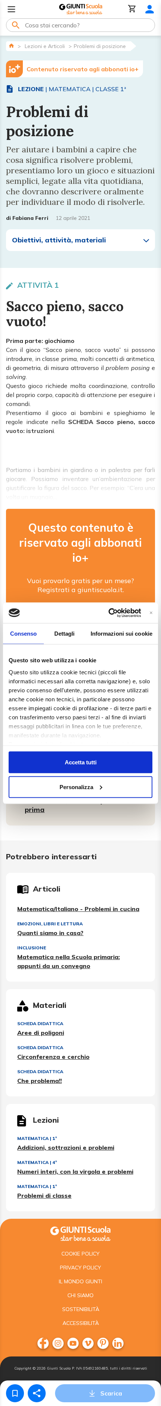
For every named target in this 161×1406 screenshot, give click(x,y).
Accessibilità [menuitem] (81, 1323)
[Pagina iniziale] (11, 46)
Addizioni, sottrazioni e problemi (65, 1147)
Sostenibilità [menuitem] (80, 1309)
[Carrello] (132, 9)
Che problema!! (39, 1080)
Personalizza (76, 786)
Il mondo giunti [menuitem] (80, 1281)
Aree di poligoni (40, 1032)
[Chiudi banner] (151, 612)
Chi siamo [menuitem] (80, 1295)
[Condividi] (37, 1393)
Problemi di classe (44, 1195)
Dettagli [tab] (64, 633)
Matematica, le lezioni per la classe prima (83, 805)
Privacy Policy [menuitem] (80, 1267)
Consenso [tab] (23, 633)
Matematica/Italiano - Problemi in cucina (78, 909)
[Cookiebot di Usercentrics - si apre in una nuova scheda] (108, 613)
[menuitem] (43, 1343)
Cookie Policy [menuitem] (80, 1253)
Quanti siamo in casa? (50, 933)
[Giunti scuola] (80, 1233)
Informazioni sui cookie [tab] (121, 633)
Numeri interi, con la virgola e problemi (75, 1171)
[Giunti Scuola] (81, 9)
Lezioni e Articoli (45, 46)
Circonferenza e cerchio (53, 1056)
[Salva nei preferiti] (15, 1393)
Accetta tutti (81, 762)
